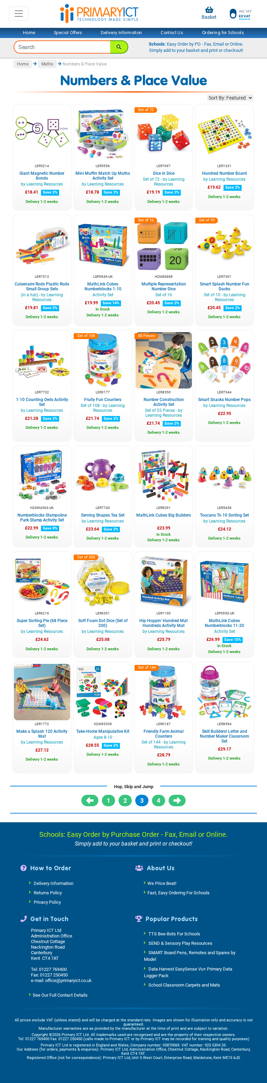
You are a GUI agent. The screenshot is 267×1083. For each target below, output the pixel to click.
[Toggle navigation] (19, 14)
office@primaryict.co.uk (68, 980)
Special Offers (68, 32)
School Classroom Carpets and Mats (184, 985)
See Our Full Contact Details (60, 995)
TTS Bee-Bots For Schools (174, 933)
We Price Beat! (161, 883)
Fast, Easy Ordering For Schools (178, 892)
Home (29, 32)
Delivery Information (121, 32)
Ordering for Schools (223, 32)
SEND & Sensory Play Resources (180, 943)
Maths (47, 64)
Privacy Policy (47, 901)
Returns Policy (48, 892)
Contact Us (172, 32)
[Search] (119, 47)
